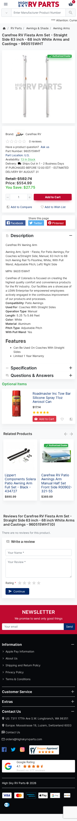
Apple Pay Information (20, 651)
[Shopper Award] (44, 750)
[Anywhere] (6, 12)
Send (69, 626)
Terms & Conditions (18, 679)
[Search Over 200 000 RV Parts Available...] (71, 12)
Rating (10, 583)
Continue (19, 591)
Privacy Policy (15, 672)
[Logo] (38, 4)
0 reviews (35, 141)
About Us (11, 658)
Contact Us (13, 732)
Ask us (45, 147)
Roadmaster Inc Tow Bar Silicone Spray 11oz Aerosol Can (52, 397)
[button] (15, 223)
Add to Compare (21, 207)
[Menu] (5, 4)
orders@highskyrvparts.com (24, 739)
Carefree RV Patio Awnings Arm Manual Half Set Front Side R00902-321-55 (56, 483)
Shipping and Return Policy (23, 665)
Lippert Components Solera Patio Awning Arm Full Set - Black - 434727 (20, 483)
